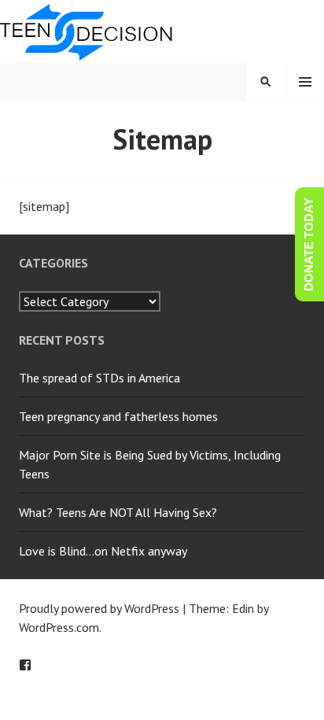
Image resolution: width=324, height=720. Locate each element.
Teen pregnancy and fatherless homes (118, 416)
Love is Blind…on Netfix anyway (103, 551)
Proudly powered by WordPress (99, 608)
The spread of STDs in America (99, 378)
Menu (305, 82)
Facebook (25, 664)
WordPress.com (59, 627)
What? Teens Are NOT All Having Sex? (118, 512)
